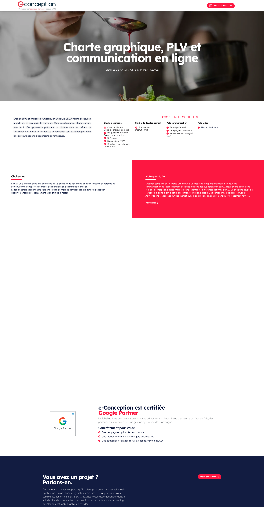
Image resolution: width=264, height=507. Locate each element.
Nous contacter (223, 5)
